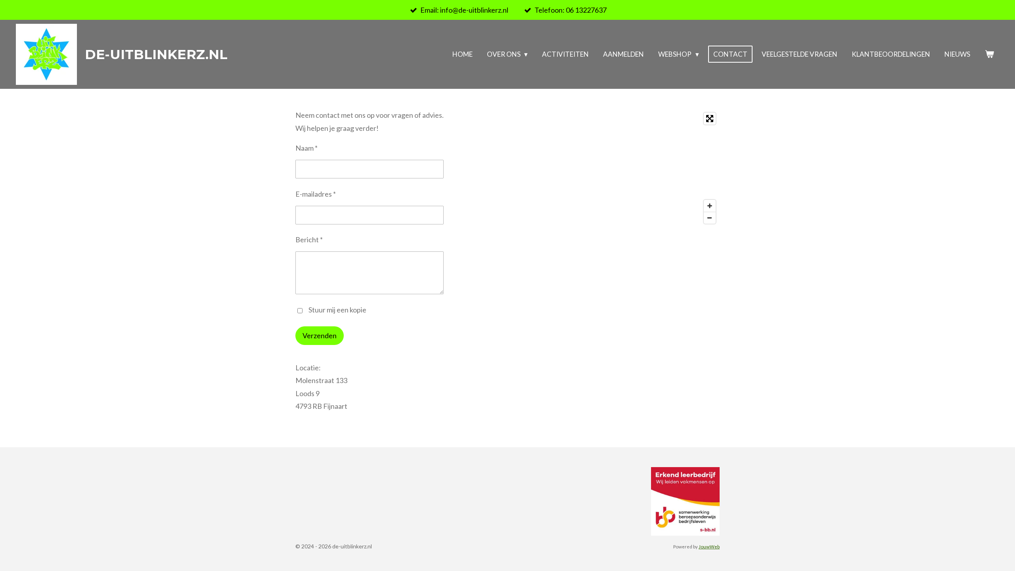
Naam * (306, 148)
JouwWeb (709, 546)
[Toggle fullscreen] (710, 119)
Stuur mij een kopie (337, 309)
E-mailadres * (315, 194)
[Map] (616, 168)
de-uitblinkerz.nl (156, 54)
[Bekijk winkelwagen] (989, 54)
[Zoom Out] (710, 218)
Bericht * (309, 239)
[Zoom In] (710, 206)
